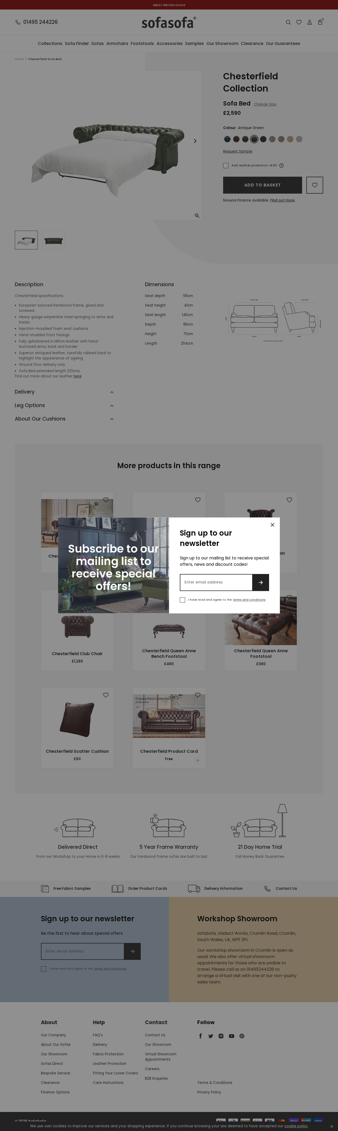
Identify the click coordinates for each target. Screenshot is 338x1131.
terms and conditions (249, 600)
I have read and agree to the (227, 600)
